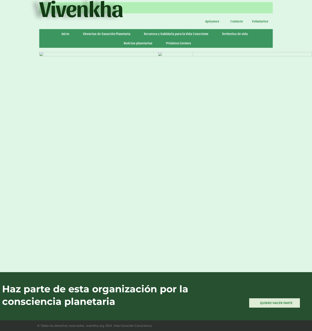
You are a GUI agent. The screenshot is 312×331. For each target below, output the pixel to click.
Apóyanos (212, 21)
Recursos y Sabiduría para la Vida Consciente (176, 34)
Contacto (236, 21)
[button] (213, 21)
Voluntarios (260, 21)
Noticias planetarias (138, 43)
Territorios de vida (235, 34)
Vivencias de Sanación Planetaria (106, 34)
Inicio (65, 34)
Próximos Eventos (178, 43)
